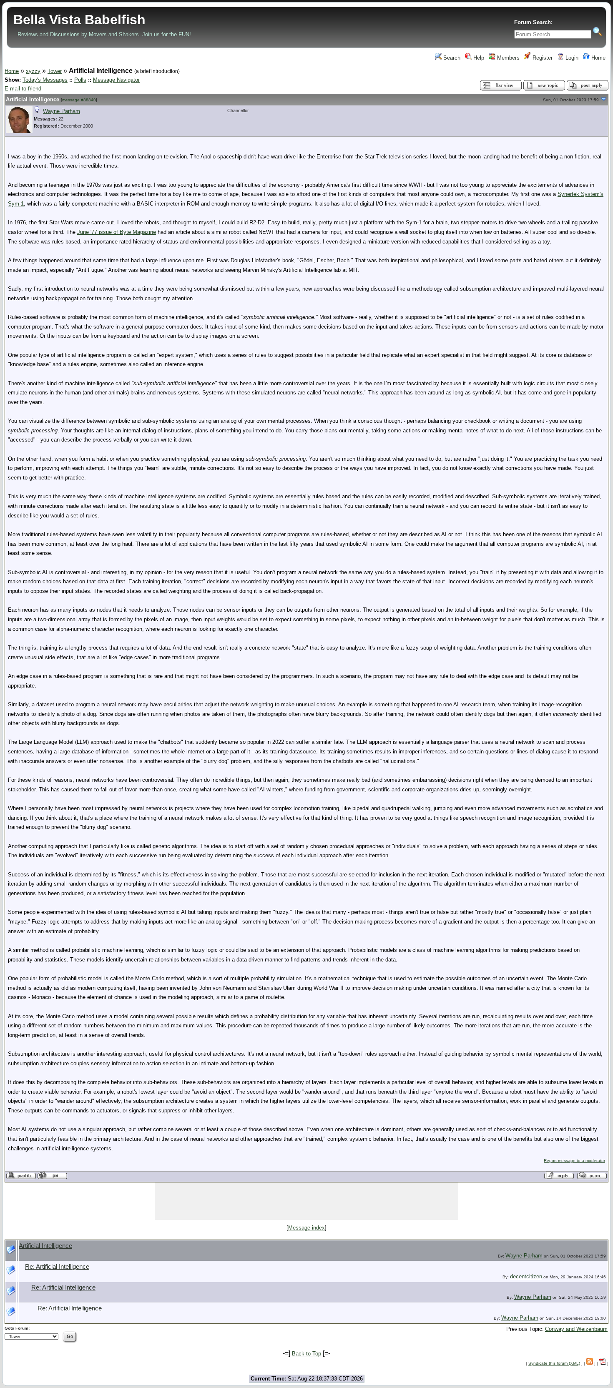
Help (478, 58)
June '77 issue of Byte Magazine (116, 232)
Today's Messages (45, 80)
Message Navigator (116, 80)
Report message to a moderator (574, 1160)
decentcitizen (526, 1276)
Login (571, 58)
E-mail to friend (23, 88)
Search (451, 58)
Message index (306, 1228)
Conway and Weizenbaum (576, 1329)
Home (597, 58)
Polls (80, 80)
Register (542, 58)
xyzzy (33, 71)
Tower (55, 71)
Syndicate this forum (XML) (554, 1363)
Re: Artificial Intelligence (57, 1266)
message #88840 (79, 100)
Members (507, 58)
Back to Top (306, 1353)
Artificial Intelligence (32, 99)
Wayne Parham (61, 111)
